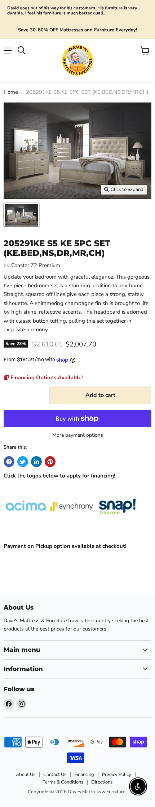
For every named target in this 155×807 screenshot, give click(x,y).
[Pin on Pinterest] (50, 461)
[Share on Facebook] (9, 461)
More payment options (77, 435)
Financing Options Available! (46, 377)
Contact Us (54, 774)
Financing (84, 774)
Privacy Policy (116, 774)
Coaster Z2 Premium (35, 265)
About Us (25, 774)
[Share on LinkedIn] (36, 461)
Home (11, 92)
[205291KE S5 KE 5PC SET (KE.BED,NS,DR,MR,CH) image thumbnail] (21, 214)
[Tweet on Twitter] (22, 461)
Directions (101, 782)
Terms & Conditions (63, 782)
